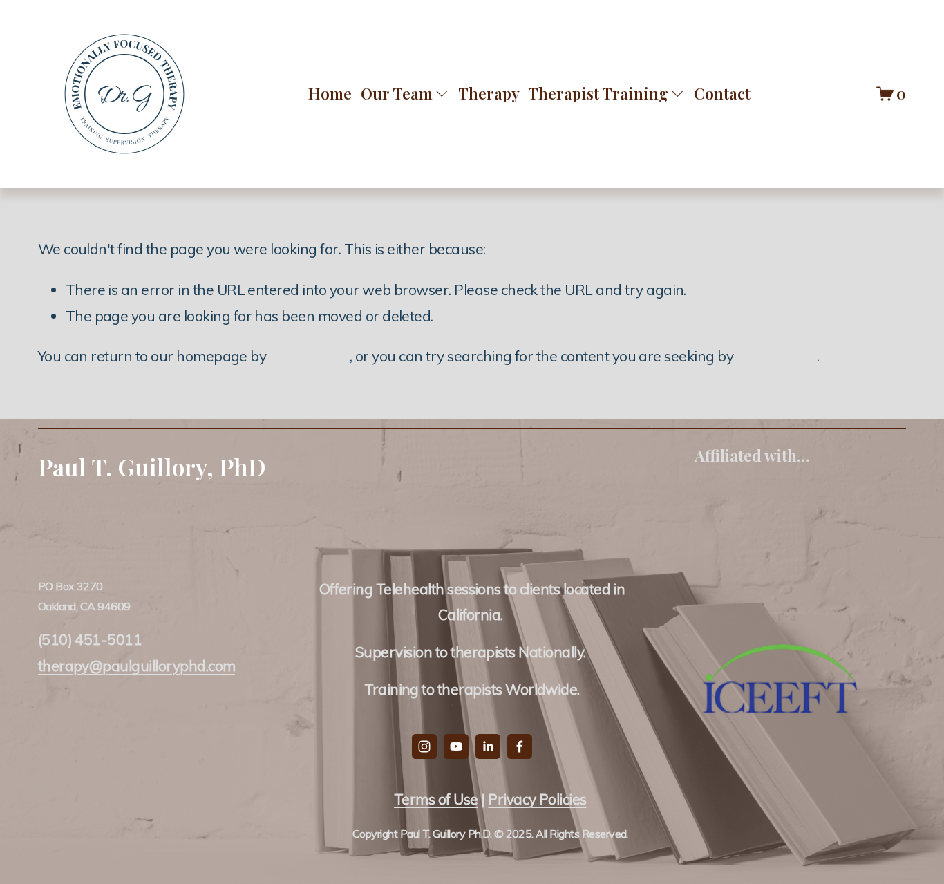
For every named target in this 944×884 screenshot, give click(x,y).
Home (330, 93)
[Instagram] (424, 746)
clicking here (310, 356)
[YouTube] (456, 746)
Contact (722, 93)
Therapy (489, 93)
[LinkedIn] (487, 746)
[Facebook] (519, 746)
